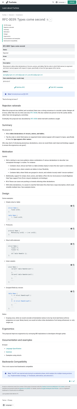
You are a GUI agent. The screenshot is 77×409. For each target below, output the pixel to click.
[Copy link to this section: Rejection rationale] (22, 106)
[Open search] (53, 2)
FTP (24, 94)
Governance (19, 15)
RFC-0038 (33, 113)
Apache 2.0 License (24, 388)
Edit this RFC (19, 87)
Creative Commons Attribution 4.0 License (53, 386)
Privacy (10, 400)
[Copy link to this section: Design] (11, 194)
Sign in (72, 2)
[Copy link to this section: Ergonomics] (16, 329)
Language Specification (13, 348)
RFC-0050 (34, 119)
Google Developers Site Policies (50, 388)
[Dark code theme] (71, 206)
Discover (11, 15)
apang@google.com (9, 75)
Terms (4, 400)
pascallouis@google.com (35, 75)
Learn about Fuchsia (10, 8)
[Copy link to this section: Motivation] (15, 152)
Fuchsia (4, 15)
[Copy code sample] (73, 206)
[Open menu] (3, 2)
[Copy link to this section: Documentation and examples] (34, 340)
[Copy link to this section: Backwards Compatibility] (29, 362)
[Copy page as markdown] (47, 19)
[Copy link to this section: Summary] (14, 125)
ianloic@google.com (21, 75)
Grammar (9, 352)
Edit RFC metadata (56, 87)
